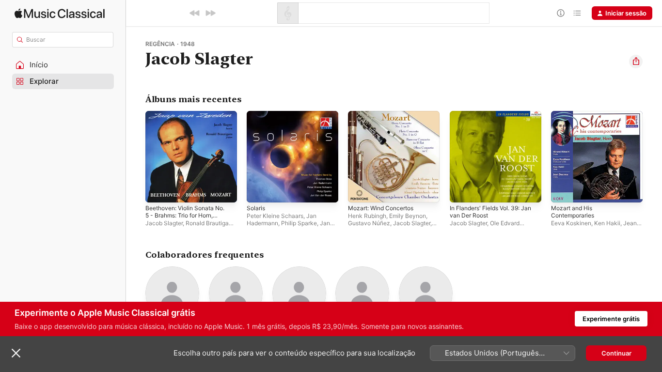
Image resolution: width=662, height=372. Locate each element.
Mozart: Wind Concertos (385, 115)
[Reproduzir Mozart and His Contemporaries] (563, 190)
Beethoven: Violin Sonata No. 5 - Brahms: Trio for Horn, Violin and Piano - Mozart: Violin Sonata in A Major (189, 126)
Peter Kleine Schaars (275, 215)
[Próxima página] (652, 156)
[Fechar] (16, 353)
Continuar (616, 353)
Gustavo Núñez (369, 223)
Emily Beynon (407, 215)
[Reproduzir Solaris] (259, 190)
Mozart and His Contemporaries (575, 118)
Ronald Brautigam (210, 223)
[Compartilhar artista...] (636, 61)
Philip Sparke (299, 223)
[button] (63, 65)
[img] (60, 13)
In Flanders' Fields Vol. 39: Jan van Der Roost (489, 118)
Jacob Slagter (164, 223)
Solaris (257, 115)
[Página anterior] (135, 156)
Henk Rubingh (367, 215)
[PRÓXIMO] (210, 13)
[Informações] (560, 13)
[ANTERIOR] (195, 13)
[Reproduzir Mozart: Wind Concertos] (360, 190)
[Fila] (577, 13)
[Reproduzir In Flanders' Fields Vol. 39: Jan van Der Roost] (462, 190)
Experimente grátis (611, 319)
